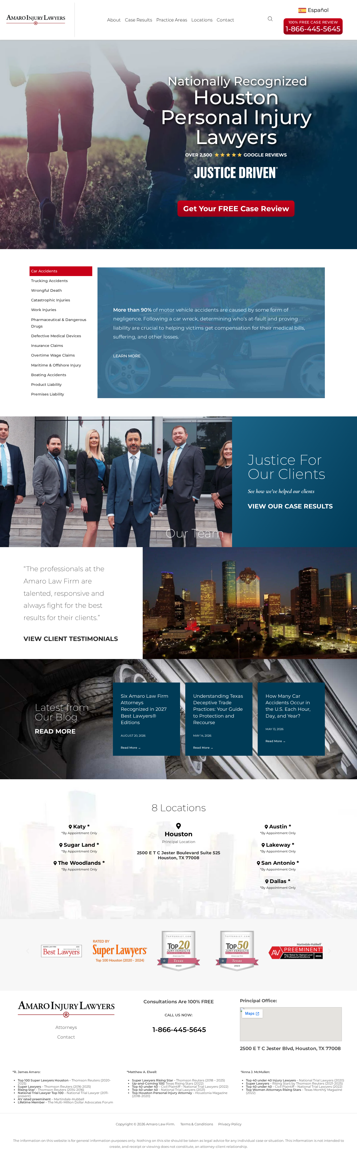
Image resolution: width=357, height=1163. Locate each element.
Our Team (194, 533)
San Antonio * (280, 863)
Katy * (81, 826)
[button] (27, 951)
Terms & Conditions (196, 1124)
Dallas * (280, 881)
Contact (225, 19)
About (114, 19)
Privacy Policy (229, 1124)
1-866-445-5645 (179, 1029)
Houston (179, 834)
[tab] (61, 271)
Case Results (138, 19)
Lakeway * (280, 845)
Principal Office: (258, 1000)
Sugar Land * (81, 845)
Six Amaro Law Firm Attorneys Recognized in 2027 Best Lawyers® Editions (144, 709)
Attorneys (66, 1027)
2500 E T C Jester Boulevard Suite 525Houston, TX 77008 (178, 855)
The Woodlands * (81, 863)
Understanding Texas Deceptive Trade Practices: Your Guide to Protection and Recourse (218, 709)
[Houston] (178, 826)
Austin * (280, 826)
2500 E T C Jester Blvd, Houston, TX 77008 (290, 1048)
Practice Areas (171, 19)
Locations (201, 19)
